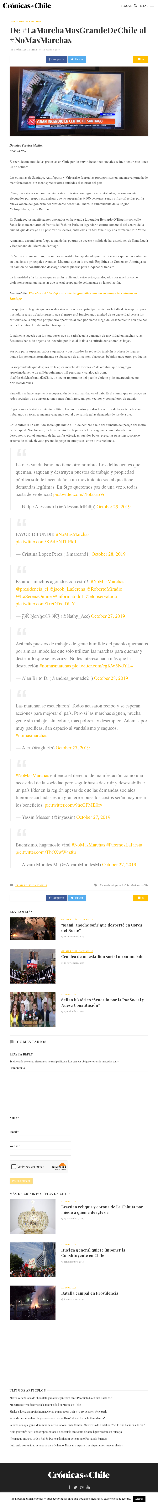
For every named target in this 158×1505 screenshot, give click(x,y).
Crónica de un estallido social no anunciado (102, 956)
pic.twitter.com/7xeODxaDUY (45, 603)
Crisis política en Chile (26, 21)
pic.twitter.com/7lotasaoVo (79, 494)
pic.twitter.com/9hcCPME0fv (73, 804)
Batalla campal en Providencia (89, 1293)
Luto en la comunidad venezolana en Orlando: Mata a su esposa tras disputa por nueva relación (66, 1445)
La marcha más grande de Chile (115, 884)
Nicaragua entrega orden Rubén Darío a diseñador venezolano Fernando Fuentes (58, 1438)
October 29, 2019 (114, 506)
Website (15, 1146)
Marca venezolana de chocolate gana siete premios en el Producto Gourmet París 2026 (61, 1398)
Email (14, 1132)
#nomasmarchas (55, 665)
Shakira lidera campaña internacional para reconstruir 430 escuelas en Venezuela (58, 1411)
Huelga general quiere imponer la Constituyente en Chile (93, 1252)
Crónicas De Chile (25, 49)
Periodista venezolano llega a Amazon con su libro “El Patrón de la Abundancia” (57, 1418)
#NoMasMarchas (72, 534)
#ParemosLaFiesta (124, 844)
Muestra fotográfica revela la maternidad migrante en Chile (45, 1405)
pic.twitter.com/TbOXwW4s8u (46, 852)
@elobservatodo (101, 596)
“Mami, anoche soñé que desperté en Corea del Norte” (101, 927)
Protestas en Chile (140, 884)
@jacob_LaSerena (67, 588)
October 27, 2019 (108, 616)
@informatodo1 (68, 596)
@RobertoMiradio (104, 588)
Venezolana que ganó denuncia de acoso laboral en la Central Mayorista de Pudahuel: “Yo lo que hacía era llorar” (77, 1425)
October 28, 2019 (109, 553)
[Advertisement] (79, 1354)
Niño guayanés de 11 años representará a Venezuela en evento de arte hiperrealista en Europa (66, 1432)
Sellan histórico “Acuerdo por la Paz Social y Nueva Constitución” (102, 1002)
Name (14, 1118)
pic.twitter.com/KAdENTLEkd (46, 541)
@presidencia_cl (32, 588)
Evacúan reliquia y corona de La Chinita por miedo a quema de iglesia (102, 1209)
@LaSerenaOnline (34, 596)
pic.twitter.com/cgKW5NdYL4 (102, 665)
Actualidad (69, 994)
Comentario (17, 1068)
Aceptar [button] (139, 1498)
